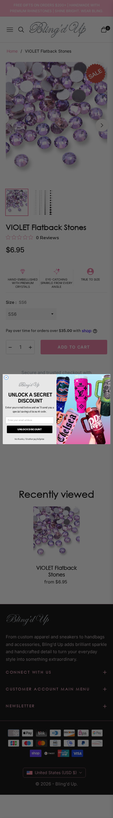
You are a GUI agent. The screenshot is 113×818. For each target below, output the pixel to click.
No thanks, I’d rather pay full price (29, 439)
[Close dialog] (6, 377)
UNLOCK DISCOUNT (29, 429)
